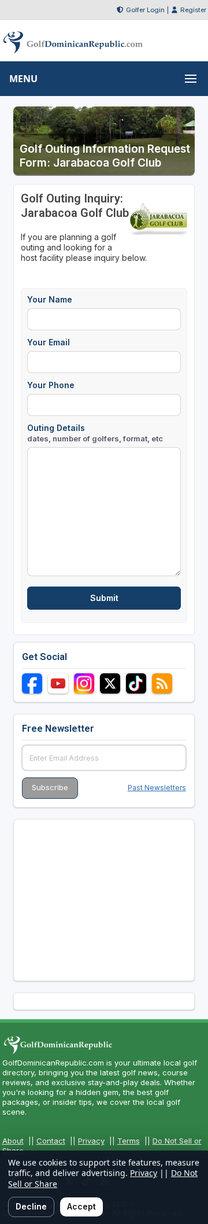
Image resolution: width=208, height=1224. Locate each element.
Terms (128, 1140)
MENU (23, 78)
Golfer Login (145, 10)
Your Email (48, 342)
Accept (81, 1206)
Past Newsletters (157, 787)
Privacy (91, 1140)
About (13, 1140)
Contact (50, 1140)
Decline (31, 1206)
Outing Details (95, 433)
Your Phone (51, 385)
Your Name (49, 299)
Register (193, 10)
